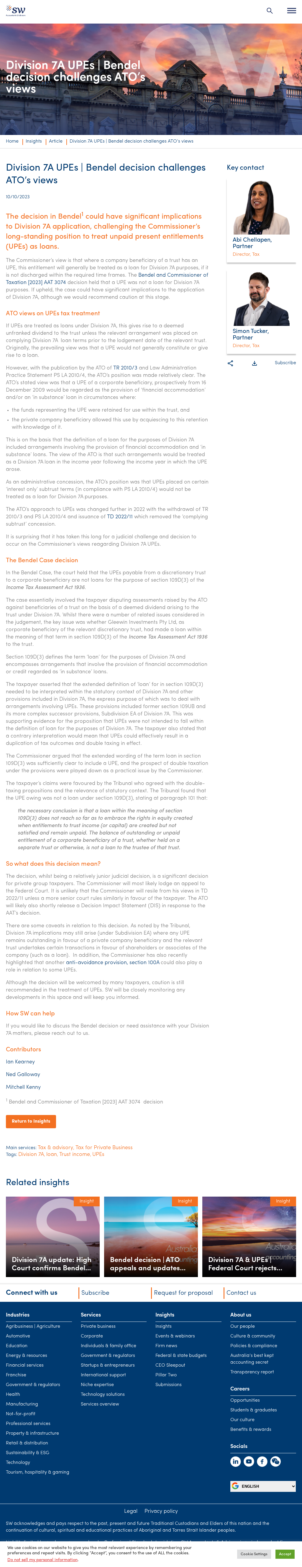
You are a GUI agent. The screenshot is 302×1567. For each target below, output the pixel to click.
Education (16, 1346)
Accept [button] (285, 1554)
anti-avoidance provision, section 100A (112, 963)
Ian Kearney (20, 1062)
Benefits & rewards (250, 1429)
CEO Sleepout (170, 1365)
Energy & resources (26, 1355)
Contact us (241, 1293)
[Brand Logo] (15, 12)
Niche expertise (97, 1385)
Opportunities (245, 1400)
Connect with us (32, 1293)
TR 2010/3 (125, 368)
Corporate (92, 1336)
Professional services (28, 1423)
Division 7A (31, 1154)
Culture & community (252, 1336)
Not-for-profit (20, 1414)
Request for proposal (183, 1293)
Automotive (18, 1336)
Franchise (16, 1375)
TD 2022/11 (120, 517)
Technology (18, 1462)
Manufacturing (22, 1404)
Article (56, 141)
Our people (242, 1326)
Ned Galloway (23, 1075)
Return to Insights (31, 1121)
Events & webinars (175, 1336)
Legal (130, 1511)
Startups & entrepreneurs (108, 1365)
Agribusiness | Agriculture (33, 1326)
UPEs (98, 1154)
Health (13, 1394)
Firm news (166, 1346)
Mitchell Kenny (23, 1087)
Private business (98, 1326)
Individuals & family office (108, 1346)
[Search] (269, 10)
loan (51, 1154)
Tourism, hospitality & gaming (37, 1472)
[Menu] (291, 10)
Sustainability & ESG (27, 1453)
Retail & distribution (27, 1443)
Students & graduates (253, 1410)
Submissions (168, 1385)
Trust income (74, 1154)
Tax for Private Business (104, 1148)
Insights (34, 141)
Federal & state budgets (181, 1355)
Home (12, 141)
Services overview (100, 1404)
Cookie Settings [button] (254, 1554)
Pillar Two (166, 1375)
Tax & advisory (55, 1148)
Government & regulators (33, 1385)
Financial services (25, 1365)
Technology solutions (103, 1394)
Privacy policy (161, 1511)
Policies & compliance (253, 1346)
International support (103, 1375)
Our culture (242, 1420)
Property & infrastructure (32, 1433)
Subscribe (285, 363)
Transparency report (252, 1372)
